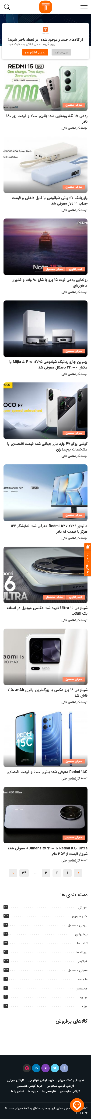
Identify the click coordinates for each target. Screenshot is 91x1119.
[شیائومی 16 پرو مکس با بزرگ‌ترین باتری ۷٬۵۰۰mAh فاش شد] (46, 657)
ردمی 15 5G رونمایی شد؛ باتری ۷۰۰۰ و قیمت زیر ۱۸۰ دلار (47, 118)
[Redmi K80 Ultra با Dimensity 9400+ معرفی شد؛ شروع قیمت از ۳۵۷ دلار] (46, 815)
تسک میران (22, 1108)
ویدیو (84, 997)
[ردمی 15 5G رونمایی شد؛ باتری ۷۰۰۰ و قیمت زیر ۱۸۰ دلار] (46, 82)
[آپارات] (27, 1068)
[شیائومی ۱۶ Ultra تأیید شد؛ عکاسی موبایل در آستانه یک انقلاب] (46, 575)
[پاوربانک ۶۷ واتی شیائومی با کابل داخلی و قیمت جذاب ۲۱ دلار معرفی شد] (46, 165)
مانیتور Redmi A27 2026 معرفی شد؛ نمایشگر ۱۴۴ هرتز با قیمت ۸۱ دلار (49, 529)
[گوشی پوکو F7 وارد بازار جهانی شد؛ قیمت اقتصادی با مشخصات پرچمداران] (46, 410)
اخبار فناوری (75, 269)
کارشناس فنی (70, 128)
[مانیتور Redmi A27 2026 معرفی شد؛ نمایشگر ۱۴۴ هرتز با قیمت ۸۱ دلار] (46, 492)
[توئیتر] (55, 1068)
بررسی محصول (78, 925)
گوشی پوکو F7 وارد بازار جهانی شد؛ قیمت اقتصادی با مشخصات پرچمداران (47, 446)
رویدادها (82, 952)
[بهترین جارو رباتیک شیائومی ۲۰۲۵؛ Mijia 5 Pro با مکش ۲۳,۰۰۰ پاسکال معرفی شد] (46, 328)
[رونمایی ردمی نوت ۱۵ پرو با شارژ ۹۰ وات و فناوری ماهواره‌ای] (46, 247)
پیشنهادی (81, 934)
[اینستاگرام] (45, 1068)
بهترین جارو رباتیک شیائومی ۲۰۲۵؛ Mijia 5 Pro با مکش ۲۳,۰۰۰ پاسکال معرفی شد (48, 364)
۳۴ (24, 873)
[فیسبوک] (64, 1068)
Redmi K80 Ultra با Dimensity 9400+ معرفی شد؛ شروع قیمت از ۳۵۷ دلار (48, 851)
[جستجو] (8, 7)
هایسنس (82, 988)
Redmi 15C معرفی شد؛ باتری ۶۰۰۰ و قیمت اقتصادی (47, 772)
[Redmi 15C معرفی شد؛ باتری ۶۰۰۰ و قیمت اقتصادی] (46, 739)
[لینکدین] (36, 1068)
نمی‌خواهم (61, 52)
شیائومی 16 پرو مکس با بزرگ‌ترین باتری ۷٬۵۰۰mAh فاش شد (47, 692)
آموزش (83, 907)
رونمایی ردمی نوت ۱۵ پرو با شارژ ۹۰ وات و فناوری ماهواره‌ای (49, 282)
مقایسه (83, 979)
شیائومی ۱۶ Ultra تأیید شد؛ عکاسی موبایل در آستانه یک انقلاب (47, 611)
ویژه (85, 1006)
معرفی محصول (73, 105)
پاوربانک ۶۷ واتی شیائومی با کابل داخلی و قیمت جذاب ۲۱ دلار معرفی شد (50, 200)
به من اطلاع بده (35, 52)
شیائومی (82, 961)
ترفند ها (82, 943)
